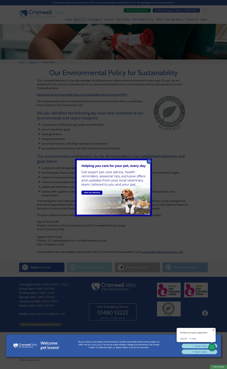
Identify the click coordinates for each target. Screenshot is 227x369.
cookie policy (96, 344)
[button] (212, 347)
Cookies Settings (218, 367)
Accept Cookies (200, 346)
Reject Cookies (201, 352)
